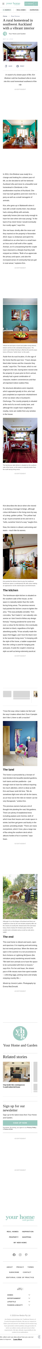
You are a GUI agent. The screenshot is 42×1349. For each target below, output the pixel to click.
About (10, 1267)
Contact (27, 1272)
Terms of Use (8, 1129)
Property (14, 1237)
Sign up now (20, 1123)
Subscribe (14, 1272)
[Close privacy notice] (39, 1337)
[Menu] (3, 3)
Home (5, 16)
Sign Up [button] (30, 3)
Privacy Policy (31, 1127)
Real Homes (21, 10)
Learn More (17, 1339)
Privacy (20, 1267)
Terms (31, 1267)
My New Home (20, 1243)
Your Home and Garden (17, 34)
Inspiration (34, 10)
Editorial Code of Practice (20, 1277)
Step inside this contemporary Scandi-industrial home (14, 1086)
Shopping (26, 1237)
